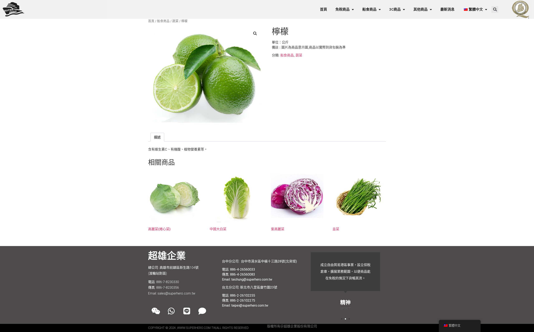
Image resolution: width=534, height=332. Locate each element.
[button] (494, 9)
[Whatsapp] (171, 311)
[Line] (186, 311)
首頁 (323, 9)
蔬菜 (175, 21)
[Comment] (202, 311)
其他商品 (420, 9)
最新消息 (447, 9)
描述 (157, 137)
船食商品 (369, 9)
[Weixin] (156, 311)
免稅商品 (342, 9)
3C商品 (395, 9)
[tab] (157, 137)
